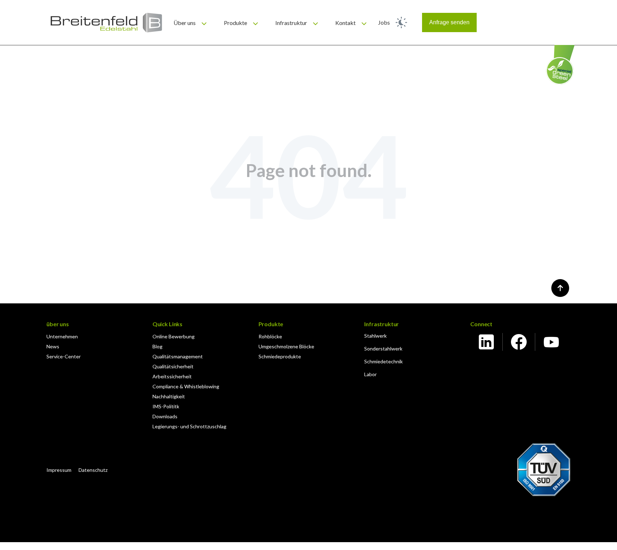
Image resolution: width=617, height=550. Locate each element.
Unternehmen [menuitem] (62, 336)
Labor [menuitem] (370, 374)
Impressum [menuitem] (58, 470)
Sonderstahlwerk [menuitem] (383, 348)
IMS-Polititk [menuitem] (165, 406)
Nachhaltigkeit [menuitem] (168, 396)
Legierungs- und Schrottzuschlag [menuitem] (189, 426)
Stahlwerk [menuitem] (375, 336)
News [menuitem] (52, 346)
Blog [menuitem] (157, 346)
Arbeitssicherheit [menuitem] (172, 376)
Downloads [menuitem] (164, 416)
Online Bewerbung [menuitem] (173, 336)
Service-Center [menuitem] (63, 356)
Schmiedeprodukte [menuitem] (280, 356)
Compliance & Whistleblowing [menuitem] (185, 386)
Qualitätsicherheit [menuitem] (173, 366)
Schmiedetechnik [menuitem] (383, 361)
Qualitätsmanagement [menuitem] (177, 356)
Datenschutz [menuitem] (93, 470)
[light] (401, 22)
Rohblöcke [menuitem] (270, 336)
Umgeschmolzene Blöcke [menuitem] (286, 346)
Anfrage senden (449, 22)
